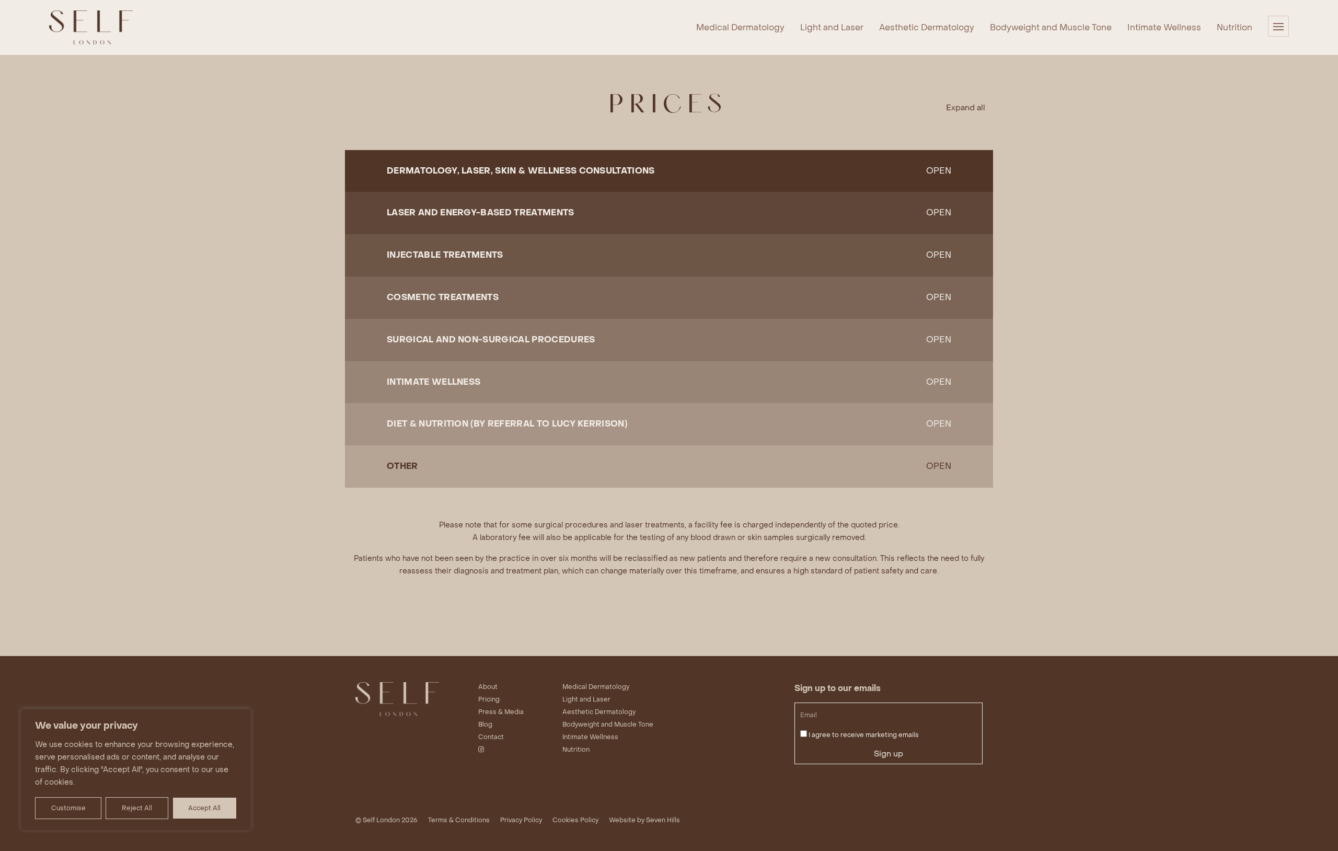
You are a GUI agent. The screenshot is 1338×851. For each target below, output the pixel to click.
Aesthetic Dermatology (926, 27)
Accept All (204, 808)
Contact (491, 737)
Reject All (137, 808)
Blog (485, 724)
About (488, 687)
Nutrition (1234, 27)
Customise (68, 808)
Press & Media (501, 712)
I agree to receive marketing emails (864, 735)
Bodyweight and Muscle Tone (1051, 27)
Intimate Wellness (1164, 27)
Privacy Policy (521, 820)
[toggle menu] (1278, 26)
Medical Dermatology (740, 27)
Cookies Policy (575, 820)
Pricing (489, 699)
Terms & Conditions (459, 820)
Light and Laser (831, 27)
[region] (136, 769)
